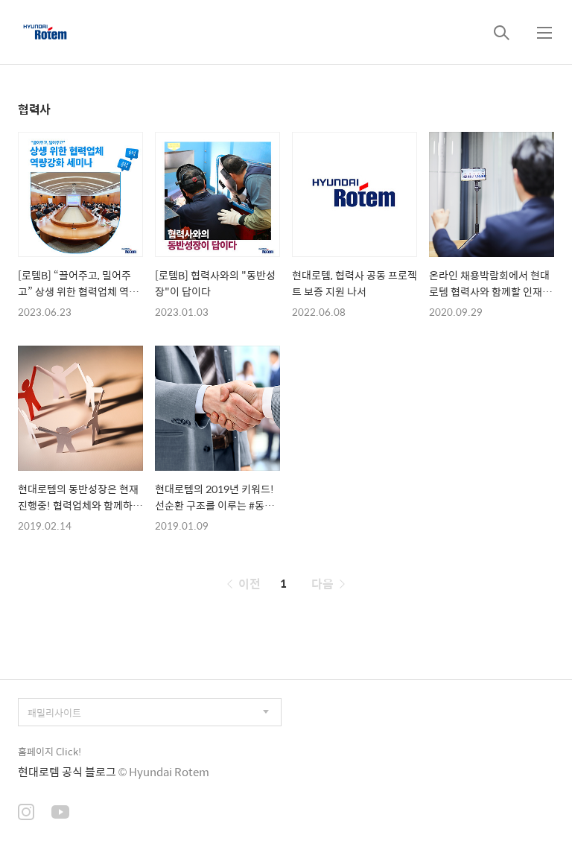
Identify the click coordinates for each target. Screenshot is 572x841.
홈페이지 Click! (49, 751)
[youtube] (60, 813)
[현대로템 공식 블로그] (45, 32)
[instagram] (26, 813)
